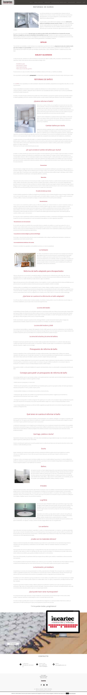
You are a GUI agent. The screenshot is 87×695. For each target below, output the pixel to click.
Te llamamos (13, 643)
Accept (67, 693)
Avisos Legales (43, 675)
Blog (84, 2)
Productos (47, 2)
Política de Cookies (43, 677)
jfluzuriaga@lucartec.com (61, 665)
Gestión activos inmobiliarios (59, 2)
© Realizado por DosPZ (43, 689)
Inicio (31, 2)
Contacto (78, 2)
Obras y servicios (38, 2)
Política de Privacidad (43, 676)
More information (72, 693)
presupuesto (33, 75)
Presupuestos (71, 2)
